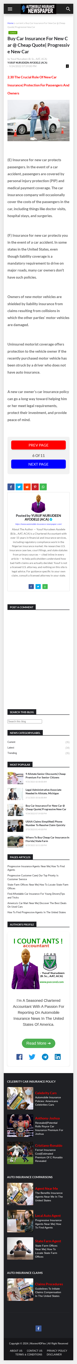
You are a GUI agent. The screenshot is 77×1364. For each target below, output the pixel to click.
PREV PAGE (39, 445)
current (19, 23)
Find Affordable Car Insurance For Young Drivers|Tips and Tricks (36, 895)
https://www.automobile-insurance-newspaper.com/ (38, 524)
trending (38, 753)
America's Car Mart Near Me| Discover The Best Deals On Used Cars (37, 905)
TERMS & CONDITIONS (28, 1354)
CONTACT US (34, 1350)
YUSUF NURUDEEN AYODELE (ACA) (43, 517)
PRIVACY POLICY (57, 1350)
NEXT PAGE (38, 464)
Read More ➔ (38, 1043)
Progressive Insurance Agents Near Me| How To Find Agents (36, 868)
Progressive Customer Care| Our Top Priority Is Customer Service (32, 877)
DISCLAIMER (54, 1354)
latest (38, 747)
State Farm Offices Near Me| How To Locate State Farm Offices (37, 886)
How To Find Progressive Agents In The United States (36, 912)
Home (10, 23)
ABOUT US (16, 1350)
